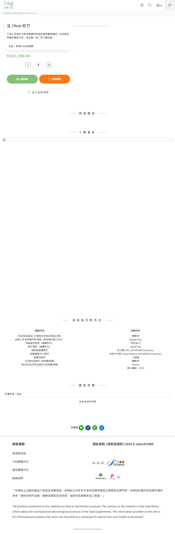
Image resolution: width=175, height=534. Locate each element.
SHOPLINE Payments (93, 529)
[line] (81, 427)
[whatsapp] (94, 427)
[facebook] (88, 427)
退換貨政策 (19, 453)
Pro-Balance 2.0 (30, 13)
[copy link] (101, 427)
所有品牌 (17, 13)
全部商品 (7, 13)
